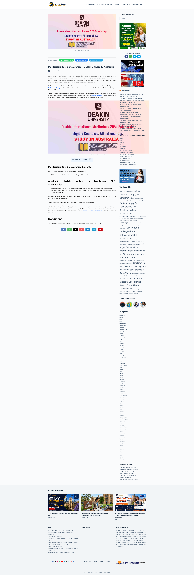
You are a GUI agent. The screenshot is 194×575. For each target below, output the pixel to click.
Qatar (121, 409)
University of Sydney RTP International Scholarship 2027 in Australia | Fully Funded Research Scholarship (130, 515)
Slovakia (122, 425)
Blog (98, 4)
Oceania (122, 401)
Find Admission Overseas (141, 200)
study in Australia (96, 95)
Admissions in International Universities (128, 191)
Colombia (130, 200)
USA (121, 140)
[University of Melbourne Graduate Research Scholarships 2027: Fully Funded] (97, 502)
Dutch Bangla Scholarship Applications (131, 98)
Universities (125, 4)
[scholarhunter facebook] (126, 56)
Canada (122, 142)
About (95, 561)
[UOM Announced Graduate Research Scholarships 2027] (63, 502)
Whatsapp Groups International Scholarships (61, 552)
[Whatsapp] (130, 56)
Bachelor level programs (55, 88)
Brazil (133, 198)
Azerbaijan (123, 323)
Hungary (122, 359)
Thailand (122, 443)
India (121, 361)
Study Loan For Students (127, 473)
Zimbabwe (122, 459)
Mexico (126, 260)
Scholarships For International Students (129, 276)
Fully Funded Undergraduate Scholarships (129, 231)
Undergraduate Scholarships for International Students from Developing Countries (131, 291)
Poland (121, 405)
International (123, 365)
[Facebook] (63, 229)
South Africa (123, 427)
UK (120, 144)
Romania (122, 411)
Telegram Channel (97, 60)
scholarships (128, 263)
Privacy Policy (88, 561)
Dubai (121, 339)
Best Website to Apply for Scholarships (130, 194)
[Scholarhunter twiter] (135, 56)
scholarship (122, 263)
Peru (134, 260)
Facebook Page (82, 60)
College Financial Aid (124, 200)
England (122, 343)
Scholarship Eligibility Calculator (129, 469)
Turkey (121, 445)
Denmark (133, 200)
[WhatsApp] (69, 229)
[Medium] (66, 561)
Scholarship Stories (137, 4)
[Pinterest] (81, 229)
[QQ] (73, 561)
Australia (72, 70)
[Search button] (144, 18)
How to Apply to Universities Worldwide (132, 241)
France (121, 349)
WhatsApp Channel (68, 60)
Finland (122, 347)
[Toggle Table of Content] (89, 159)
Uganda (122, 449)
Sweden (133, 289)
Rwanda (122, 415)
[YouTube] (62, 561)
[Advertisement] (97, 539)
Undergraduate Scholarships (128, 164)
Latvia (121, 377)
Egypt (121, 341)
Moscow (122, 389)
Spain (121, 431)
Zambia (122, 457)
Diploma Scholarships (126, 150)
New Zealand (123, 395)
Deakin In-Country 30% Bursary (93, 210)
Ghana (121, 353)
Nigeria (122, 397)
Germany (122, 351)
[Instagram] (57, 561)
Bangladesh (123, 325)
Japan (121, 373)
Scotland (122, 421)
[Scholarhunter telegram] (139, 56)
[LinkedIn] (87, 229)
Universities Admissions (128, 293)
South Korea (123, 429)
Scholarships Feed (128, 91)
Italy (121, 371)
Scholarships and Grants (126, 419)
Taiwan (122, 439)
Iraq (121, 367)
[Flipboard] (100, 229)
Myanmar (122, 391)
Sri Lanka (122, 433)
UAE (121, 447)
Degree (117, 4)
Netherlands (123, 146)
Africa (121, 317)
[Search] (145, 4)
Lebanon (122, 379)
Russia (121, 413)
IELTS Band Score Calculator (128, 467)
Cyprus (122, 335)
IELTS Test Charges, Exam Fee (128, 475)
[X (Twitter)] (75, 229)
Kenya (121, 375)
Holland (122, 355)
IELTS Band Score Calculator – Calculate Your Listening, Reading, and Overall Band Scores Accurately (61, 532)
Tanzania (122, 441)
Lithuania (122, 381)
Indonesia (122, 363)
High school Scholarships (127, 154)
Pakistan (122, 403)
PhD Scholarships (125, 160)
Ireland (121, 369)
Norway (122, 399)
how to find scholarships (134, 244)
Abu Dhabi (122, 315)
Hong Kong (123, 357)
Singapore (122, 148)
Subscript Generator (125, 477)
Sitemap (108, 561)
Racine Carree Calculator (127, 471)
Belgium (122, 327)
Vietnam (122, 455)
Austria (122, 321)
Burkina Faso (123, 329)
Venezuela (136, 293)
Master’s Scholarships (126, 156)
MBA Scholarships (125, 158)
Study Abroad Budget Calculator (129, 479)
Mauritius (122, 385)
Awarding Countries (106, 4)
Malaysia (122, 383)
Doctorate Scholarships (126, 152)
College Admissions (139, 198)
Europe (122, 345)
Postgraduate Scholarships (127, 162)
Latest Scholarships (89, 4)
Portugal (122, 407)
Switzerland (123, 437)
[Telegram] (94, 229)
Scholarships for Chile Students (139, 273)
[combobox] (131, 18)
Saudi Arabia (123, 417)
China (121, 333)
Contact (101, 561)
